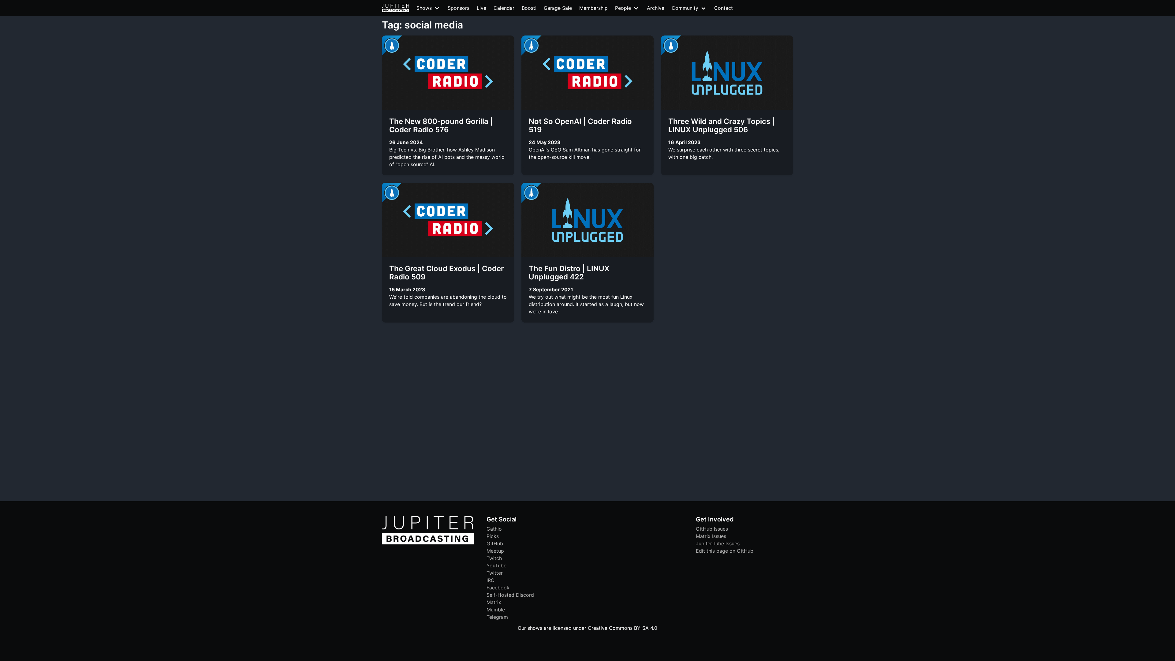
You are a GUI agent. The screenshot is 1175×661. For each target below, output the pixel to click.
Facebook (498, 587)
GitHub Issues (712, 529)
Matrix (494, 602)
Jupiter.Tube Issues (718, 543)
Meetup (495, 551)
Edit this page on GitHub (724, 551)
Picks (493, 536)
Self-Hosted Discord (510, 595)
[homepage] (395, 8)
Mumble (496, 610)
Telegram (497, 617)
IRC (490, 580)
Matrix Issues (711, 536)
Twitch (494, 558)
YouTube (496, 565)
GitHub (495, 543)
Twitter (495, 573)
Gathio (494, 529)
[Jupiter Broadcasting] (428, 543)
